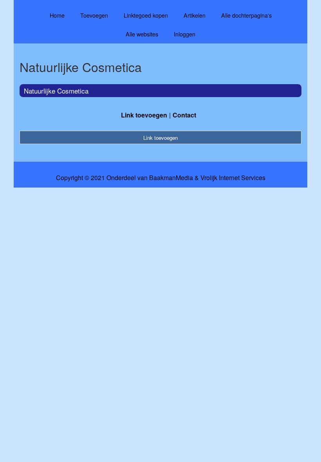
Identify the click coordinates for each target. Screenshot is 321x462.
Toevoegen (94, 15)
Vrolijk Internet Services (232, 178)
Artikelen (195, 15)
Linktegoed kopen (146, 15)
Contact (184, 114)
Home (57, 15)
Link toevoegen (144, 114)
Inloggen (184, 34)
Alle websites (142, 34)
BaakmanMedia (171, 178)
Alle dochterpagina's (246, 15)
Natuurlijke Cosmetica (56, 91)
